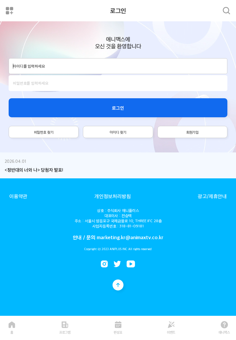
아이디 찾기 (118, 132)
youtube (131, 264)
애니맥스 (224, 331)
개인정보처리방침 (112, 196)
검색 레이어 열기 (226, 11)
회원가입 (192, 132)
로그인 (118, 108)
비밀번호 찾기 (44, 132)
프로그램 (65, 331)
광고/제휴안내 (212, 196)
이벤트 (171, 331)
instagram (104, 264)
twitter (117, 264)
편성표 (118, 331)
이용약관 (18, 196)
